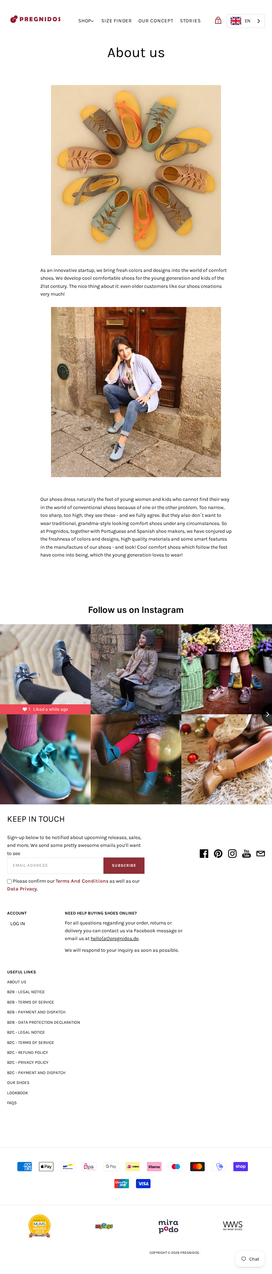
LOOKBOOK (17, 1092)
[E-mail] (260, 854)
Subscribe (124, 865)
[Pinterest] (218, 854)
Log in (17, 924)
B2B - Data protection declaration (43, 1022)
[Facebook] (204, 854)
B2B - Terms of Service (30, 1002)
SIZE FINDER (116, 21)
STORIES (190, 21)
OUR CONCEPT (156, 21)
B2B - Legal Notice (26, 991)
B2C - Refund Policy (27, 1052)
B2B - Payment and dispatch (36, 1012)
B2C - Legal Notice (26, 1032)
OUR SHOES (18, 1082)
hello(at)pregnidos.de (114, 938)
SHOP (84, 21)
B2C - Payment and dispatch (36, 1072)
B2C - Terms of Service (30, 1042)
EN (247, 20)
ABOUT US (16, 981)
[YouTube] (246, 854)
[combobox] (246, 21)
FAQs (12, 1102)
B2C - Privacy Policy (28, 1062)
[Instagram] (232, 854)
